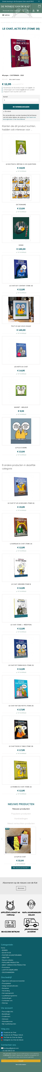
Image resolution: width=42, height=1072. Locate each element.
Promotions (6, 967)
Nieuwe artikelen (7, 960)
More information (21, 1064)
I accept (20, 1061)
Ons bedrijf (6, 977)
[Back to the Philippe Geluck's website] (39, 6)
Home (3, 948)
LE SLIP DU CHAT (20, 857)
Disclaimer (5, 988)
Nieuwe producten (21, 808)
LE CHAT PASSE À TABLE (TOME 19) (21, 746)
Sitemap (5, 1003)
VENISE (21, 245)
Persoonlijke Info (7, 1011)
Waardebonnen (7, 1021)
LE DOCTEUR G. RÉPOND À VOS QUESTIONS (21, 164)
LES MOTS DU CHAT (21, 367)
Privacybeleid (6, 983)
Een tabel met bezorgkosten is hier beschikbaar (19, 118)
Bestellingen (6, 1014)
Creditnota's (6, 1016)
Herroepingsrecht (8, 993)
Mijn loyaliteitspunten (9, 1024)
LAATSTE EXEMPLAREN (10, 970)
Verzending (6, 991)
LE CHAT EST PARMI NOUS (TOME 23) (21, 665)
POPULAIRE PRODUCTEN (10, 962)
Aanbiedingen (21, 818)
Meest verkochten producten (21, 823)
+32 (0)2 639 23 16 (8, 1051)
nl (29, 10)
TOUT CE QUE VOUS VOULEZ (21, 326)
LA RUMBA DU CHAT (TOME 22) (21, 787)
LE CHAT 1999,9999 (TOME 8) (21, 584)
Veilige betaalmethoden (10, 986)
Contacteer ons (7, 1000)
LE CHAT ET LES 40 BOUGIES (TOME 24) (21, 503)
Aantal (5, 97)
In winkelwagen (21, 107)
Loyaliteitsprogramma (9, 996)
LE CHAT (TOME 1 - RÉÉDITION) (21, 625)
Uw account (7, 1008)
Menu (6, 15)
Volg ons (5, 1028)
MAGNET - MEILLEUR (21, 407)
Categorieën (7, 944)
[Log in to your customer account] (34, 10)
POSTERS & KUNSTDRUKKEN (12, 955)
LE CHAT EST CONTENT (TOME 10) (21, 286)
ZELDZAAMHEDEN (8, 972)
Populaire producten (21, 813)
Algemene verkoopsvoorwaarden (13, 981)
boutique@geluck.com (11, 1048)
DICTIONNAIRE (21, 204)
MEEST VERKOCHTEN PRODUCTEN (14, 965)
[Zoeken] (23, 10)
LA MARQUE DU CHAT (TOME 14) (21, 544)
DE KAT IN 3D (6, 953)
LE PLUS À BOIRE (21, 448)
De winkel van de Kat (15, 6)
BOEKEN (5, 950)
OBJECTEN (5, 957)
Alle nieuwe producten (21, 868)
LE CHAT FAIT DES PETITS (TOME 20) (21, 706)
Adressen (5, 1019)
